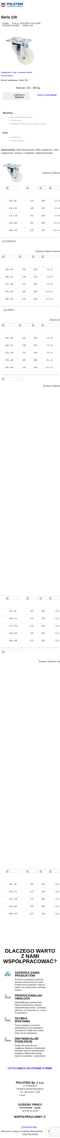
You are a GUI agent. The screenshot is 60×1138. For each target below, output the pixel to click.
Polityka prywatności (30, 1101)
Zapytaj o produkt (19, 96)
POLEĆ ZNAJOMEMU (47, 95)
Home (5, 23)
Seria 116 (27, 26)
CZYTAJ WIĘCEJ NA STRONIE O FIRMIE (30, 1068)
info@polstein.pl (33, 1095)
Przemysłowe (11, 26)
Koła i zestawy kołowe (26, 23)
